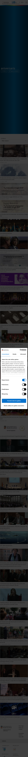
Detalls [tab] (14, 354)
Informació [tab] (23, 354)
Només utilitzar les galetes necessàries (14, 405)
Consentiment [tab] (5, 354)
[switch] (24, 384)
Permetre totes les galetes (14, 400)
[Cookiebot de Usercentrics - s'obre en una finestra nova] (20, 350)
